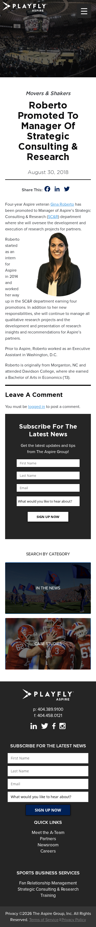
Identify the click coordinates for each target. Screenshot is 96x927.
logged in (36, 406)
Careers (48, 851)
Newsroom (48, 845)
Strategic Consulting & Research (48, 889)
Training (48, 895)
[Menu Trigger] (84, 11)
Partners (48, 838)
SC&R (53, 216)
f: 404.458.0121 (48, 715)
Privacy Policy (73, 919)
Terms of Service (44, 919)
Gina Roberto (62, 204)
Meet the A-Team (48, 832)
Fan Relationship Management (48, 883)
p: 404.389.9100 (48, 709)
